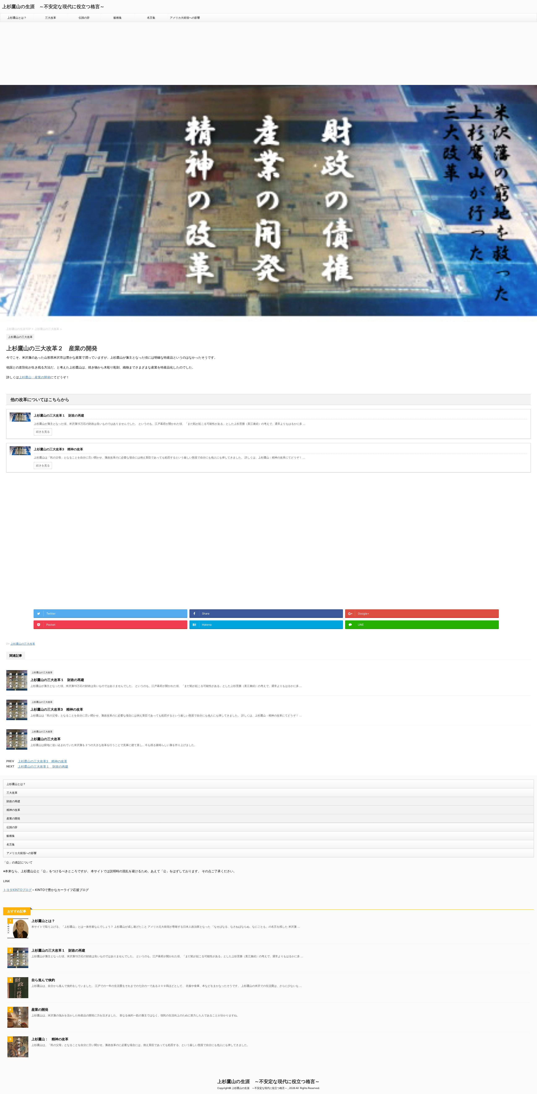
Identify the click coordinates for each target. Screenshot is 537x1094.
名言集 (151, 17)
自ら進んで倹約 (43, 980)
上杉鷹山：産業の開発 (34, 377)
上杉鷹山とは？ (16, 17)
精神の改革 (13, 809)
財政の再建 (13, 801)
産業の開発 (13, 818)
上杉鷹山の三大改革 (22, 643)
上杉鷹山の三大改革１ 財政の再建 (57, 680)
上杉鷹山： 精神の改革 (49, 1039)
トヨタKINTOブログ (17, 890)
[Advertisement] (268, 53)
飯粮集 (117, 17)
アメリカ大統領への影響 (185, 17)
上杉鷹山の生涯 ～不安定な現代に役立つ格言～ (53, 6)
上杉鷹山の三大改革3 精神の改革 (56, 709)
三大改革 (50, 17)
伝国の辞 (84, 17)
